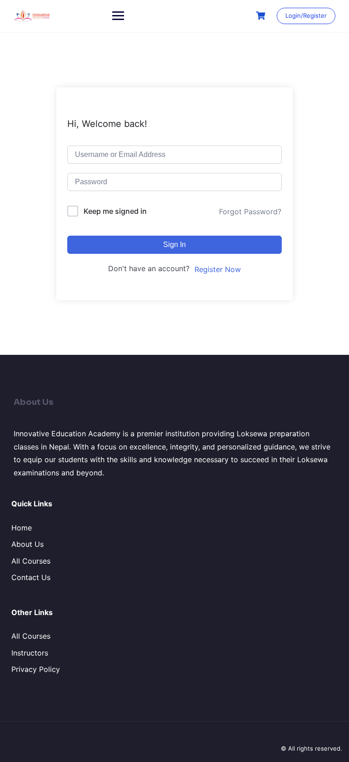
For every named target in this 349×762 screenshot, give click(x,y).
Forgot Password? (250, 211)
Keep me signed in (115, 211)
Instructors (29, 652)
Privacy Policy (35, 669)
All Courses (30, 560)
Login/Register (306, 15)
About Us (27, 544)
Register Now (217, 269)
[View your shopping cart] (262, 15)
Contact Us (30, 577)
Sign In (174, 244)
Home (21, 527)
